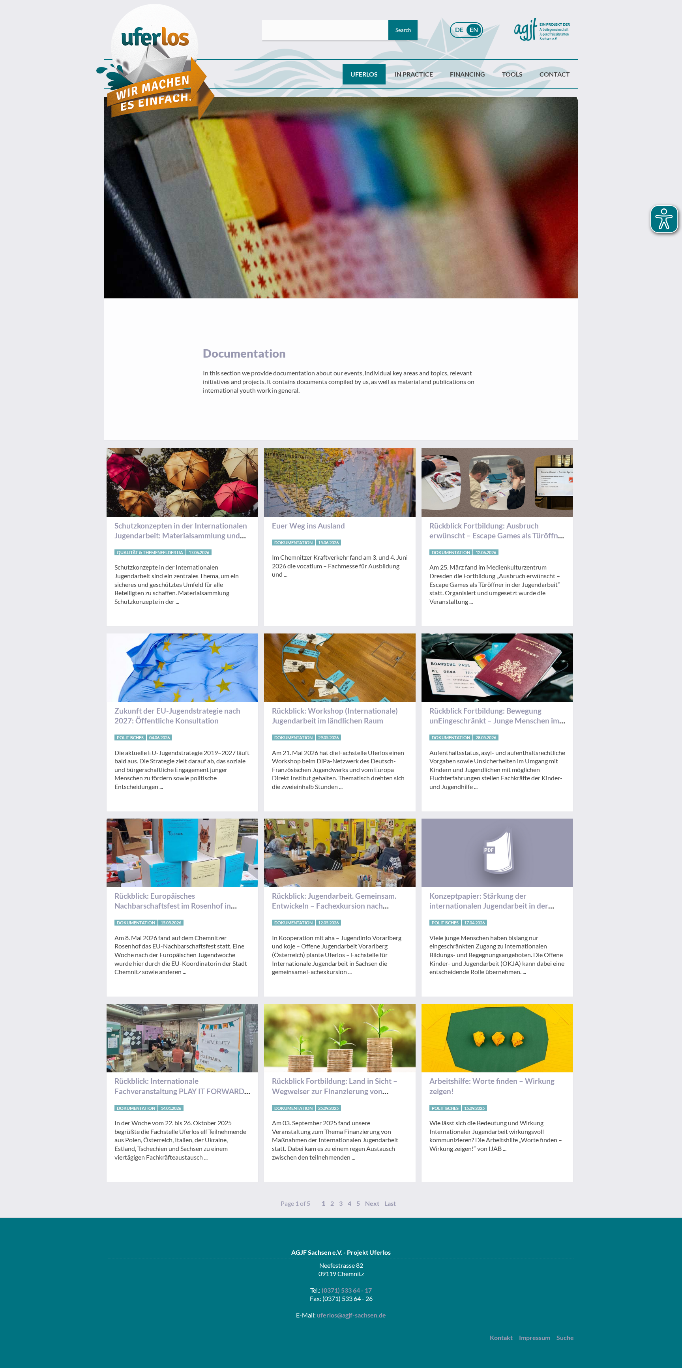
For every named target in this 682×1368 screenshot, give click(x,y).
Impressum (534, 1337)
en (474, 29)
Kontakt (501, 1337)
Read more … (182, 540)
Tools (512, 74)
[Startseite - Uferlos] (155, 62)
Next (372, 1203)
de (459, 29)
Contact (555, 74)
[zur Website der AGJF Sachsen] (542, 29)
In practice (414, 74)
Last (390, 1203)
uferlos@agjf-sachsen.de (351, 1315)
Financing (467, 74)
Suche (565, 1337)
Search (403, 30)
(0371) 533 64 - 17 (347, 1290)
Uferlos (364, 74)
